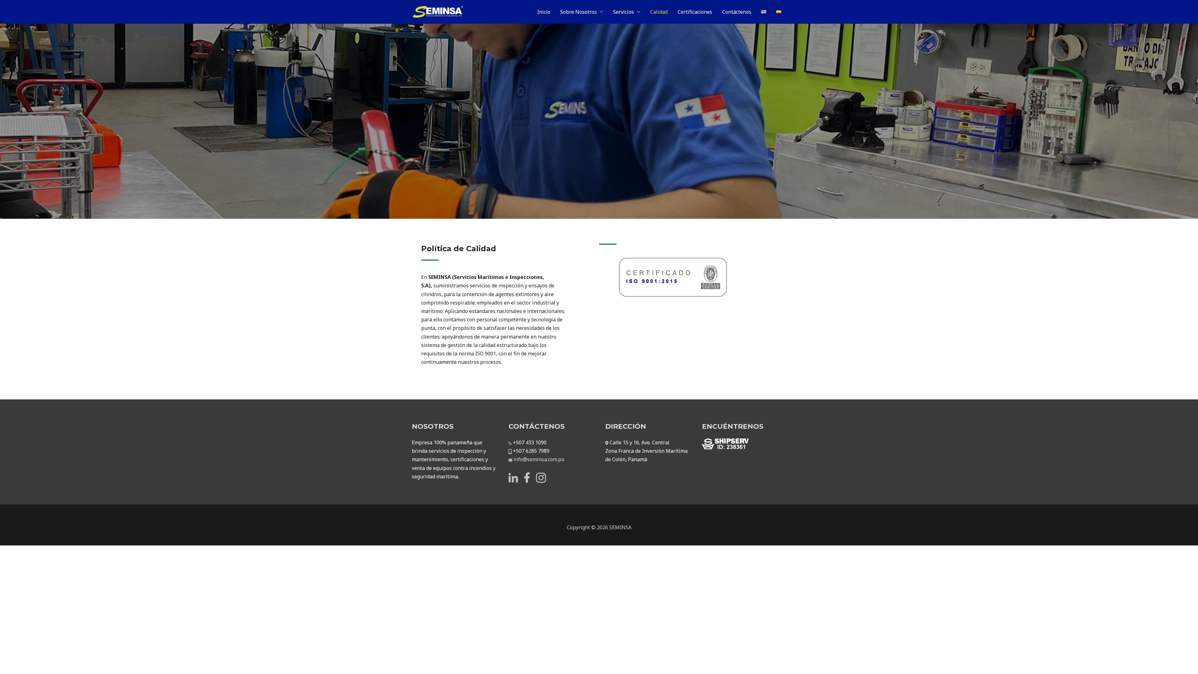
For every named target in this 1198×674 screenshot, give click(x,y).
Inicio (543, 11)
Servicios (623, 11)
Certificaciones (695, 11)
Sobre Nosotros (578, 11)
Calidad (659, 11)
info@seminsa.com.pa (539, 459)
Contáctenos (736, 11)
